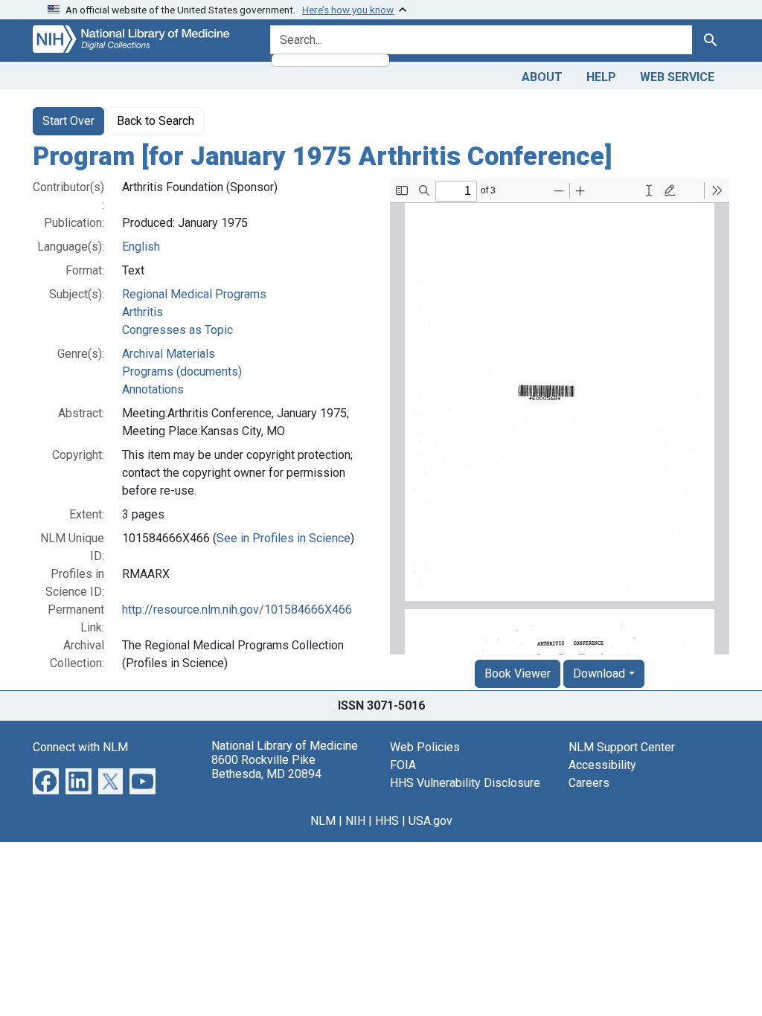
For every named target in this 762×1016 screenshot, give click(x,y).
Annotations (153, 389)
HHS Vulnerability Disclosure (465, 783)
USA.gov (430, 821)
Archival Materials (168, 354)
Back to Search (155, 121)
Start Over (68, 121)
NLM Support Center (622, 747)
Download (599, 673)
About (542, 77)
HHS (387, 821)
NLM (323, 821)
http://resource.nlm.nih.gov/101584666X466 (237, 609)
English (141, 246)
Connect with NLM (80, 747)
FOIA (403, 765)
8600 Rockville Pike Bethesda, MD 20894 (266, 767)
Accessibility (602, 765)
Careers (589, 783)
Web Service (677, 77)
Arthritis (142, 312)
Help (601, 77)
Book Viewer (517, 673)
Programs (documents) (182, 371)
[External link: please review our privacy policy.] (46, 780)
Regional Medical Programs (194, 294)
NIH (355, 821)
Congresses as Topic (177, 330)
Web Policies (425, 747)
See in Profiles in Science (283, 538)
